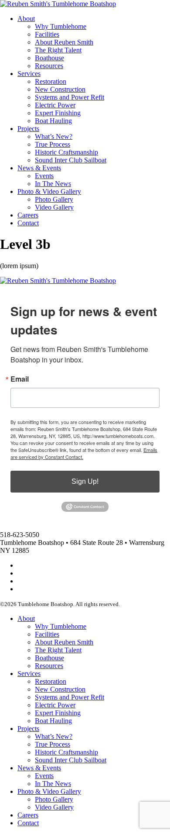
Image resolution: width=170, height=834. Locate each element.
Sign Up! (85, 481)
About (26, 18)
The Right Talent (58, 50)
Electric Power (55, 105)
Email (19, 379)
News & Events (39, 168)
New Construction (60, 89)
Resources (49, 65)
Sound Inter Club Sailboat (70, 160)
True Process (52, 144)
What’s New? (53, 136)
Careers (27, 215)
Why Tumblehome (60, 26)
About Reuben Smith (64, 42)
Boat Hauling (53, 120)
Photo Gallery (54, 199)
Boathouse (49, 58)
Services (29, 73)
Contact (28, 223)
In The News (53, 183)
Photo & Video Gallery (49, 191)
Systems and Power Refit (69, 97)
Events (44, 175)
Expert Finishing (58, 113)
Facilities (47, 34)
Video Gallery (54, 207)
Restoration (50, 81)
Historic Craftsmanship (66, 152)
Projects (28, 128)
